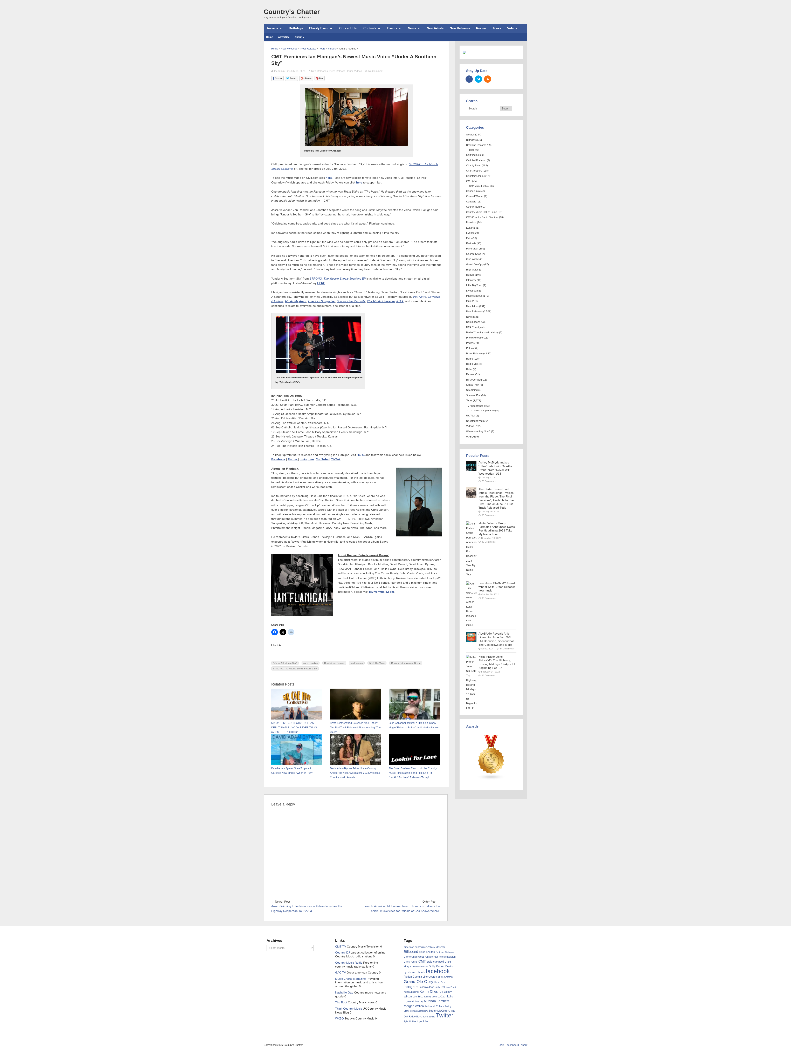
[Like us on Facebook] (469, 79)
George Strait (473, 254)
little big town (430, 996)
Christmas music (475, 176)
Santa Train (472, 384)
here (329, 177)
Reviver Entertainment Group (405, 663)
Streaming (472, 390)
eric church (418, 972)
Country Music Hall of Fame (481, 212)
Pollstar (470, 348)
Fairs (469, 238)
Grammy (448, 977)
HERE (321, 283)
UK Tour (470, 415)
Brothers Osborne (445, 952)
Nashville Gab (344, 992)
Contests (369, 28)
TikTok (336, 459)
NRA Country (473, 327)
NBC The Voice (377, 663)
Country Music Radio (348, 962)
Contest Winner (474, 196)
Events (392, 28)
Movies (470, 301)
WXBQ (470, 436)
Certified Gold (474, 155)
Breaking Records (476, 145)
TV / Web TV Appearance (482, 410)
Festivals (471, 243)
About (298, 37)
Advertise (284, 37)
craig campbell (435, 961)
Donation (471, 222)
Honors (470, 274)
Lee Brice (418, 996)
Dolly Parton (437, 966)
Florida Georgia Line (416, 976)
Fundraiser (472, 248)
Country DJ (342, 952)
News (412, 28)
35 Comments (489, 515)
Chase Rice (432, 957)
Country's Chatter (292, 11)
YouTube (322, 459)
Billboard (411, 952)
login (501, 1045)
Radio (469, 358)
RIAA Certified (474, 379)
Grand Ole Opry (475, 264)
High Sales (472, 269)
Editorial (470, 227)
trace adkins (429, 1016)
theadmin (279, 71)
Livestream (472, 290)
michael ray (417, 1001)
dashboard (513, 1045)
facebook (438, 971)
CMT (469, 181)
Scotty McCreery (439, 1010)
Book (471, 150)
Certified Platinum (476, 160)
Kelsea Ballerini (411, 992)
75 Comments (489, 481)
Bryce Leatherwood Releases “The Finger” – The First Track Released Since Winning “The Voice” (355, 728)
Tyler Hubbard (411, 1021)
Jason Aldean (426, 987)
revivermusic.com (381, 591)
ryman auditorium (419, 1011)
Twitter (293, 459)
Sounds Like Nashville (351, 301)
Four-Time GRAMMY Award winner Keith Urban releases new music (497, 587)
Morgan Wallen (414, 1006)
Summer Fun (473, 395)
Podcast (470, 343)
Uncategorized (474, 421)
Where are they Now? (478, 431)
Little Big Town (474, 285)
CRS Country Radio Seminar (482, 217)
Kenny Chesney (431, 991)
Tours (497, 28)
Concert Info (348, 28)
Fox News (419, 296)
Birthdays (296, 28)
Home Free (439, 982)
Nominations (473, 322)
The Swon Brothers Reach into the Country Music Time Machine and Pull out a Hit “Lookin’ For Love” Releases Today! (413, 773)
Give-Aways (473, 259)
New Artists (435, 28)
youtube (423, 1021)
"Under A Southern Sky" (285, 663)
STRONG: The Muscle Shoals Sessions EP (295, 668)
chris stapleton (447, 956)
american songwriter (415, 947)
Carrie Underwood (414, 956)
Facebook (278, 459)
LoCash (442, 996)
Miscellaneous (474, 295)
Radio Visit (472, 363)
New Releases (460, 28)
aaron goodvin (310, 663)
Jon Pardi (451, 987)
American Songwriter (321, 301)
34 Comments (507, 648)
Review (481, 28)
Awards (272, 28)
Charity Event (319, 28)
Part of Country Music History (482, 332)
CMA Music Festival (479, 186)
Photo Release (474, 337)
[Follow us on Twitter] (478, 79)
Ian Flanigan (357, 663)
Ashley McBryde (436, 947)
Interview (471, 280)
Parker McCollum (434, 1006)
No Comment (375, 71)
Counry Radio (474, 206)
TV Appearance (474, 405)
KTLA (400, 301)
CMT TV (340, 946)
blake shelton (427, 952)
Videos (512, 28)
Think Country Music (348, 1008)
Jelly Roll (440, 987)
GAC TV (340, 972)
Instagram (307, 459)
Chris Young (411, 961)
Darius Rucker (420, 966)
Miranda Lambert (436, 1001)
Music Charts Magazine (350, 978)
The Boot (341, 1002)
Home (269, 37)
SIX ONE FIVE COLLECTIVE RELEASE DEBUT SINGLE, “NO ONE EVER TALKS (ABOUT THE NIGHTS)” (294, 728)
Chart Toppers (474, 170)
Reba (469, 369)
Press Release (337, 71)
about (524, 1045)
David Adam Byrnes (334, 663)
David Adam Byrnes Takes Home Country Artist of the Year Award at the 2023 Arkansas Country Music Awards (355, 773)
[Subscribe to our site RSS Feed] (487, 79)
